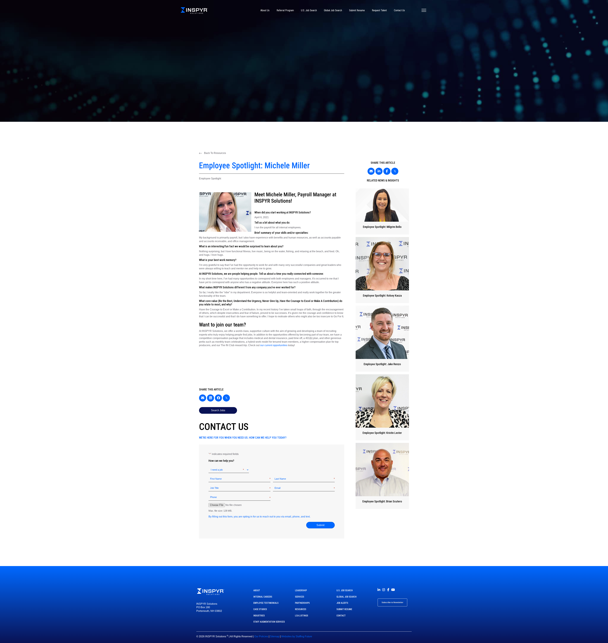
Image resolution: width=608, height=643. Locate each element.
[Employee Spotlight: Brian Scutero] (382, 476)
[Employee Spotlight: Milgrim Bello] (382, 211)
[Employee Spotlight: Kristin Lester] (382, 407)
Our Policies (261, 636)
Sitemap (274, 636)
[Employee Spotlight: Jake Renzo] (382, 339)
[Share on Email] (202, 398)
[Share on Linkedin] (210, 398)
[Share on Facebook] (218, 398)
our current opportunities (273, 345)
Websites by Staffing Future (296, 636)
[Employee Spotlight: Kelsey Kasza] (382, 270)
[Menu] (424, 10)
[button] (212, 153)
